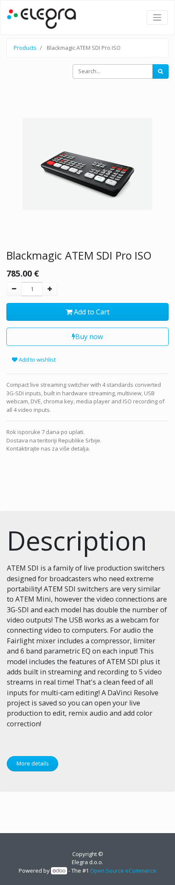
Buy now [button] (89, 336)
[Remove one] (14, 289)
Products (25, 47)
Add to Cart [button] (91, 312)
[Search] (160, 71)
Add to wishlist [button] (36, 359)
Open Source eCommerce (123, 870)
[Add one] (49, 289)
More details (33, 763)
